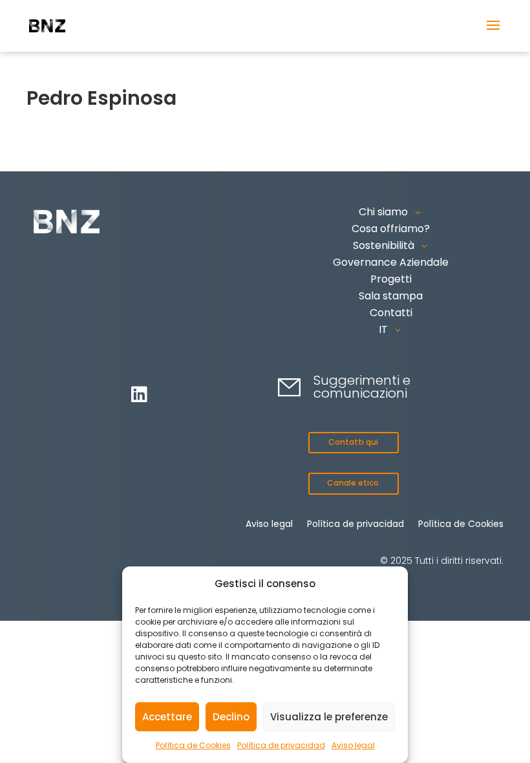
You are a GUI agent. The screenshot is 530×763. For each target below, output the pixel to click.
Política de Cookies (193, 745)
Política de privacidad (281, 745)
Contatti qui (353, 441)
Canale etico (353, 482)
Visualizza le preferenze (329, 717)
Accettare (167, 717)
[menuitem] (391, 329)
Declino (231, 717)
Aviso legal (353, 745)
